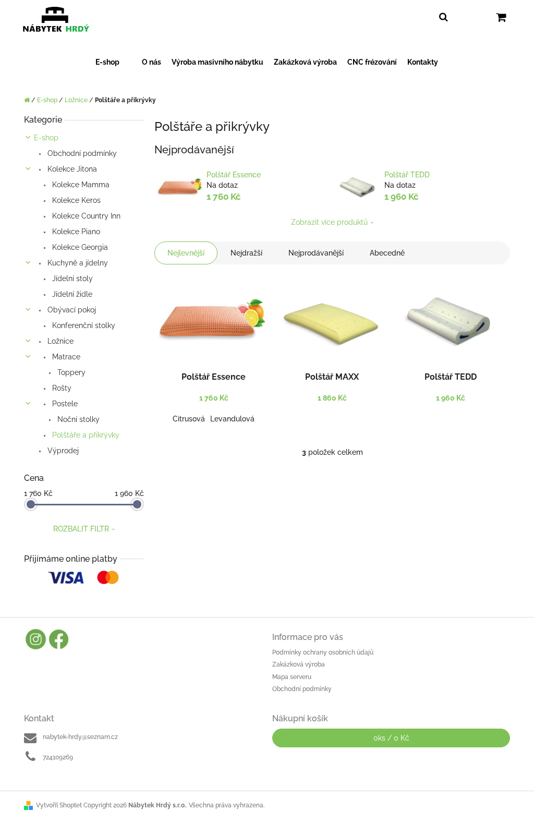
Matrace (65, 357)
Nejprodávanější (316, 253)
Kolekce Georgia (79, 247)
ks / (391, 738)
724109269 (58, 757)
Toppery (70, 372)
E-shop (46, 138)
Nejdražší (246, 253)
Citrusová (189, 419)
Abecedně (387, 253)
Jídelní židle (71, 294)
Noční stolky (77, 419)
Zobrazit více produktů (329, 222)
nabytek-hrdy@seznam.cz (80, 737)
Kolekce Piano (75, 231)
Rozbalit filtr (81, 529)
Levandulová (232, 419)
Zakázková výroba (298, 664)
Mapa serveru (291, 677)
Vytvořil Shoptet (59, 805)
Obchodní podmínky (81, 153)
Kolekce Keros (75, 200)
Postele (64, 404)
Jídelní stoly (71, 278)
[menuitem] (113, 62)
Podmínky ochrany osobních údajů (322, 652)
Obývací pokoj (70, 310)
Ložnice (59, 341)
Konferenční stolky (82, 325)
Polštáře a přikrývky (84, 435)
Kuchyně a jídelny (76, 263)
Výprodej (62, 450)
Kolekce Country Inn (85, 216)
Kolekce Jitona (71, 169)
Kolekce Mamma (80, 184)
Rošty (60, 388)
